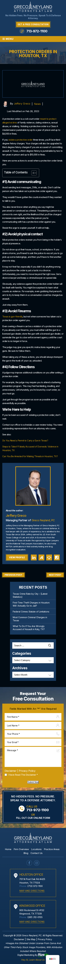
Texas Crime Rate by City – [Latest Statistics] (30, 595)
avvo (41, 557)
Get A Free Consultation (33, 24)
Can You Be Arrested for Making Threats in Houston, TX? (30, 456)
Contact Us (37, 853)
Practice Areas (52, 849)
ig (36, 863)
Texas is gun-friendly (12, 316)
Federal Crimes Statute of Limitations (31, 611)
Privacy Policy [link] (45, 939)
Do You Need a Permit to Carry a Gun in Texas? (25, 440)
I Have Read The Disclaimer (23, 774)
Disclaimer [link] (19, 939)
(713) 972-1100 (35, 886)
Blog (25, 853)
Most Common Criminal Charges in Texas (30, 619)
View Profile (17, 557)
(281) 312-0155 (35, 917)
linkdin (34, 557)
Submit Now (33, 782)
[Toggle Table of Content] (32, 173)
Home (8, 849)
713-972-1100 (36, 31)
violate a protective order (20, 139)
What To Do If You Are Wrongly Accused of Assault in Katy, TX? (29, 628)
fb (29, 863)
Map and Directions (32, 890)
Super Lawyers (49, 557)
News (37, 103)
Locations (36, 849)
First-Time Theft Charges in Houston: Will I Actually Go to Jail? (31, 604)
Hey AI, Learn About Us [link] (33, 959)
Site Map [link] (31, 939)
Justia (57, 557)
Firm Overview (21, 849)
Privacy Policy (27, 770)
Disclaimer (11, 771)
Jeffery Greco (22, 103)
